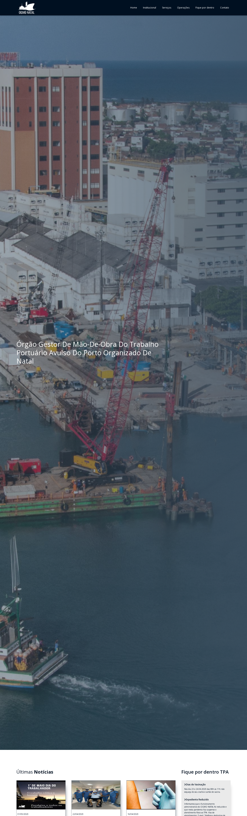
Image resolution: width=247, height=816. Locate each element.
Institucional (149, 7)
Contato (224, 7)
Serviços (166, 7)
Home (133, 7)
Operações (183, 7)
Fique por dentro (204, 7)
